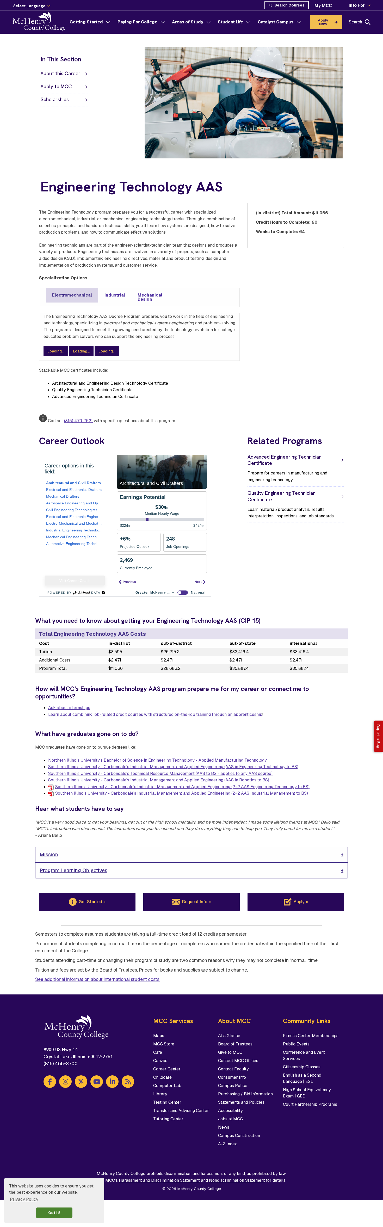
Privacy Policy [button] (24, 1199)
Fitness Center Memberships (310, 1035)
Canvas (160, 1060)
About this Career (60, 73)
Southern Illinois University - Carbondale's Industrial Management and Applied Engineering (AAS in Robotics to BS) (158, 780)
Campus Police (232, 1085)
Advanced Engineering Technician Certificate (285, 460)
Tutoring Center (168, 1119)
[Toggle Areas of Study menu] (208, 22)
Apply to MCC (56, 86)
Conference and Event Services (304, 1055)
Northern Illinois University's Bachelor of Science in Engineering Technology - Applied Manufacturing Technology (157, 760)
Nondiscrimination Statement (237, 1180)
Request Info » (196, 901)
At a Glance (229, 1035)
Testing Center (167, 1102)
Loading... (55, 351)
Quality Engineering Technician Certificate (282, 496)
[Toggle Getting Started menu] (108, 22)
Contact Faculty (233, 1069)
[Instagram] (65, 1081)
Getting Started (86, 22)
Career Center (167, 1069)
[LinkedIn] (112, 1081)
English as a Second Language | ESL (302, 1078)
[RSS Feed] (128, 1081)
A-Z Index (227, 1144)
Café (157, 1052)
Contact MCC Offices (238, 1060)
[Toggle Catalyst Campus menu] (298, 22)
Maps (158, 1035)
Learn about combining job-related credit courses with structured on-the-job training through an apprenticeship (155, 714)
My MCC (323, 5)
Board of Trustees (235, 1044)
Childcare (162, 1077)
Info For (357, 5)
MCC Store (163, 1044)
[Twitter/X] (81, 1081)
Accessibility (230, 1110)
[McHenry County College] (41, 22)
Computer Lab (167, 1085)
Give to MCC (230, 1052)
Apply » (301, 901)
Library (160, 1094)
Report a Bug (378, 736)
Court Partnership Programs (310, 1104)
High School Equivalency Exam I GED (307, 1093)
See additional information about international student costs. (97, 979)
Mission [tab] (49, 854)
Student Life (230, 22)
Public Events (296, 1044)
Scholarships (54, 99)
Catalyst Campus (275, 22)
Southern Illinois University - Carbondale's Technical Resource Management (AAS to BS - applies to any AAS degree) (160, 773)
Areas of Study (187, 22)
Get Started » (92, 901)
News (223, 1127)
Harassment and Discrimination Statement (159, 1180)
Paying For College (137, 22)
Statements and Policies (241, 1102)
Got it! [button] (54, 1212)
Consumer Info (232, 1077)
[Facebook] (50, 1081)
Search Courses (289, 5)
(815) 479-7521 (78, 420)
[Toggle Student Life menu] (248, 22)
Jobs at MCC (230, 1119)
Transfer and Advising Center (181, 1110)
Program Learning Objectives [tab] (73, 870)
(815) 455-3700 (61, 1064)
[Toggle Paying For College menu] (162, 22)
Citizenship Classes (301, 1067)
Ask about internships (69, 707)
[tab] (72, 295)
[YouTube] (96, 1081)
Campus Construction (239, 1135)
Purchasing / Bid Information (245, 1094)
